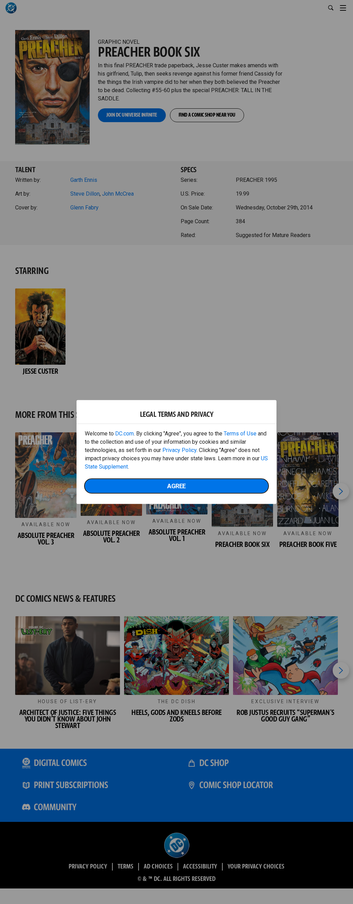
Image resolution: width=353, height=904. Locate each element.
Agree (176, 486)
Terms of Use (240, 433)
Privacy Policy (179, 450)
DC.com (124, 433)
